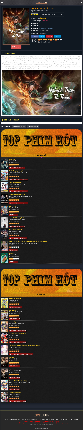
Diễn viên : (35, 25)
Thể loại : (35, 28)
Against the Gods (33, 126)
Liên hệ (38, 424)
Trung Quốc (44, 14)
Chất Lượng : (36, 21)
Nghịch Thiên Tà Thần (19, 126)
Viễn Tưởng (42, 28)
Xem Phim (17, 47)
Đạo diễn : (35, 23)
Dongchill (7, 419)
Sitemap (32, 424)
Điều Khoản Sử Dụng (47, 424)
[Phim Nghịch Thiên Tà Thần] (41, 3)
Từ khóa (6, 126)
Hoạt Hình (50, 28)
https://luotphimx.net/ (41, 428)
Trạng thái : (36, 18)
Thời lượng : (36, 30)
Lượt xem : (35, 33)
